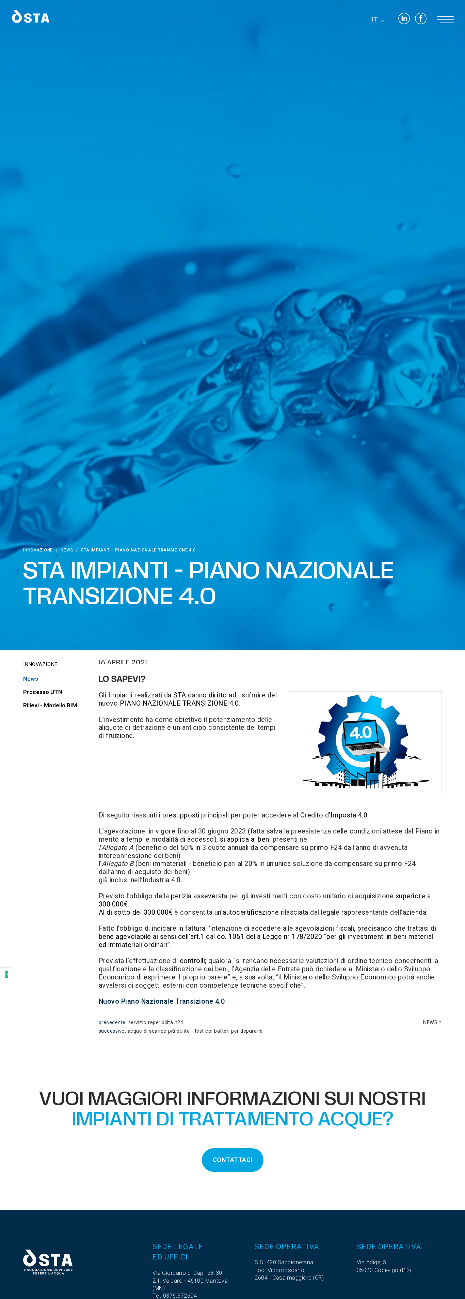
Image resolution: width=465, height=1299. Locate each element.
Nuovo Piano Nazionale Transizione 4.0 (162, 1001)
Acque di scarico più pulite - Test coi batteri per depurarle (195, 1031)
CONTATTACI (233, 1160)
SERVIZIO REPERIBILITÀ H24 (155, 1022)
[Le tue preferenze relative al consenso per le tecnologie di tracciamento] (6, 974)
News (67, 550)
